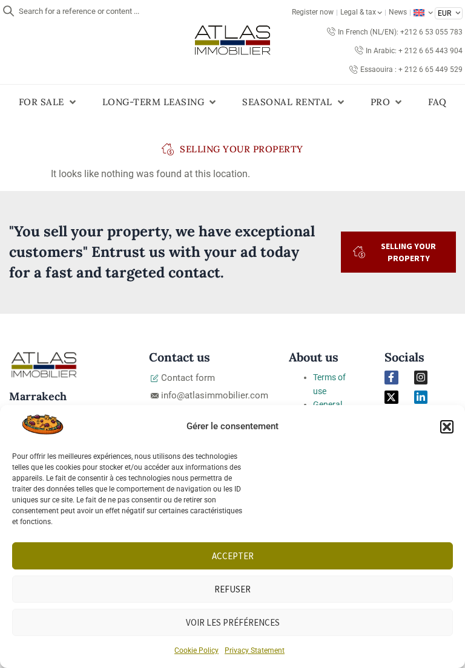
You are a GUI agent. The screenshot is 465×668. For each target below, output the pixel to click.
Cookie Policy (196, 650)
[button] (447, 427)
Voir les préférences (233, 622)
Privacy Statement (255, 650)
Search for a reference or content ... (79, 11)
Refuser (232, 589)
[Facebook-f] (391, 377)
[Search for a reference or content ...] (8, 10)
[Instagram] (420, 377)
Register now (313, 12)
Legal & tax (358, 12)
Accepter (233, 556)
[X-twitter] (391, 397)
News (398, 12)
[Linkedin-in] (420, 397)
